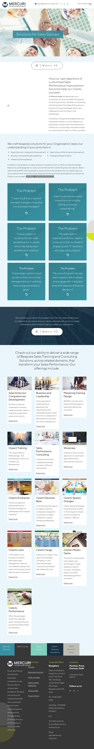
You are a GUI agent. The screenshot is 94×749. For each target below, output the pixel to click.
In (78, 691)
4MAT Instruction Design (71, 649)
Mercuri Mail (33, 691)
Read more (13, 421)
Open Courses (22, 646)
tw (74, 691)
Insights (31, 667)
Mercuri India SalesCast (33, 684)
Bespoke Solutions (35, 672)
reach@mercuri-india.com (47, 4)
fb (70, 691)
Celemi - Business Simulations (55, 649)
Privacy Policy (33, 696)
